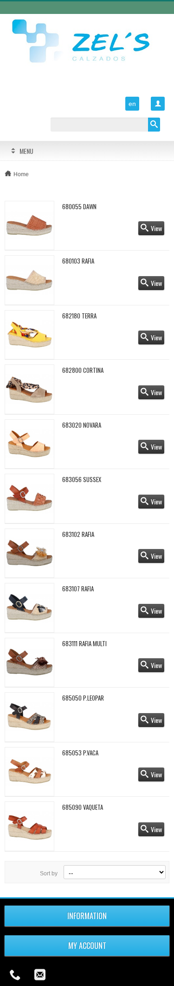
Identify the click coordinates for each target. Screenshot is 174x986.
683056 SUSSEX (81, 479)
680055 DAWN (79, 206)
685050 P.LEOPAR (83, 697)
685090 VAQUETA (82, 807)
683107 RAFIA (78, 588)
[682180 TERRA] (29, 335)
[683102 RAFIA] (29, 553)
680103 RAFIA (78, 260)
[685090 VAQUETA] (29, 826)
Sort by (49, 873)
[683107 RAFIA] (29, 608)
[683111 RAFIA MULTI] (29, 663)
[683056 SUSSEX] (29, 498)
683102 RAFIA (78, 534)
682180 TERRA (79, 315)
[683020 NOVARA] (29, 444)
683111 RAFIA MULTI (84, 643)
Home (21, 174)
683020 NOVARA (81, 425)
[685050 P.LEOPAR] (29, 717)
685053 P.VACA (80, 752)
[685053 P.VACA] (29, 772)
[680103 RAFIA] (29, 280)
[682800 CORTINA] (29, 389)
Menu (26, 151)
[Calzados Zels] (87, 42)
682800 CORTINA (82, 370)
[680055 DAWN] (29, 226)
